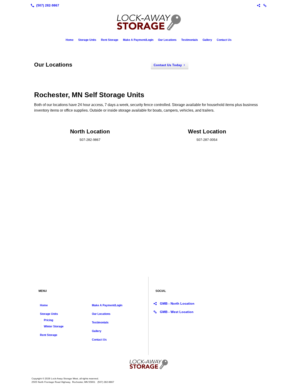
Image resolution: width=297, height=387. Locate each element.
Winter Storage (54, 326)
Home (70, 40)
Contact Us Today (168, 65)
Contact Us (224, 40)
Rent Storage (109, 40)
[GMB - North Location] (258, 5)
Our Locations (167, 40)
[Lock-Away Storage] (148, 364)
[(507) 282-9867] (44, 5)
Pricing (48, 320)
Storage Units (87, 40)
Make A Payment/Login (138, 40)
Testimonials (189, 40)
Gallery (207, 40)
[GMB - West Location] (265, 5)
